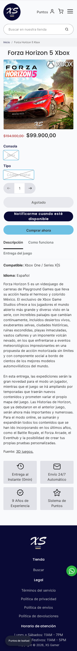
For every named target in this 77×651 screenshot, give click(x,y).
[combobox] (32, 29)
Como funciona (40, 242)
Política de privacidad (38, 599)
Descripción (13, 242)
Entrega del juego (17, 253)
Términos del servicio (38, 590)
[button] (38, 216)
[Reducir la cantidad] (8, 188)
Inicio (6, 42)
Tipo (7, 166)
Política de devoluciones (38, 616)
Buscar (38, 570)
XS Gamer (52, 645)
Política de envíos (38, 607)
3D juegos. (24, 451)
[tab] (15, 243)
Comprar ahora (38, 230)
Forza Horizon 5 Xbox (27, 42)
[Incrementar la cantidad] (30, 188)
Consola (10, 146)
